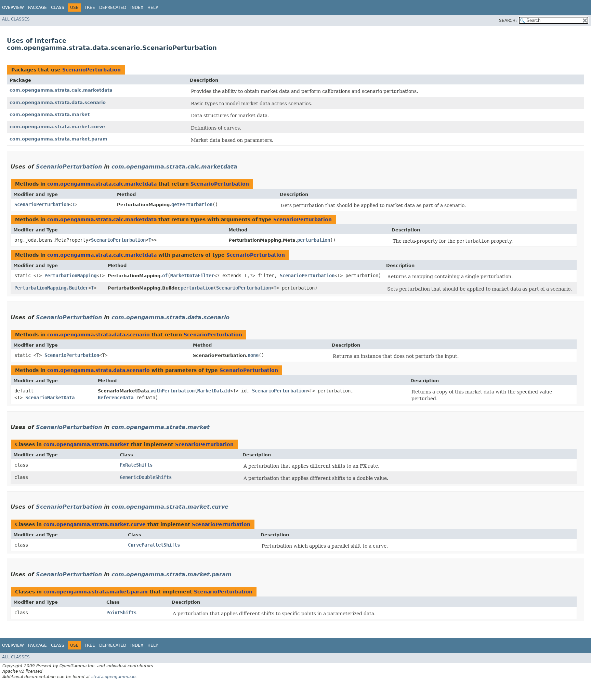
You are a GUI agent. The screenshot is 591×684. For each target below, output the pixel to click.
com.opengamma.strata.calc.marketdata (61, 90)
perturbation (313, 240)
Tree (89, 7)
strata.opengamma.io (113, 676)
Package (37, 7)
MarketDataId (213, 390)
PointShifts (121, 612)
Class (57, 7)
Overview (13, 7)
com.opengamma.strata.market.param (58, 139)
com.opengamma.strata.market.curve (57, 126)
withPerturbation (173, 390)
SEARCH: (508, 20)
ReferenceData (115, 397)
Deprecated (112, 7)
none (253, 355)
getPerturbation (191, 204)
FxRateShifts (136, 465)
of (165, 275)
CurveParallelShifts (154, 545)
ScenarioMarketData (50, 397)
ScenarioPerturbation (91, 69)
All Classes (16, 19)
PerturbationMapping (70, 275)
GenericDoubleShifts (146, 477)
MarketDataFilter (192, 275)
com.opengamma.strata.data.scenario (58, 102)
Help (152, 7)
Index (136, 7)
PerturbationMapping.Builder (51, 288)
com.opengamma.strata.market (50, 114)
